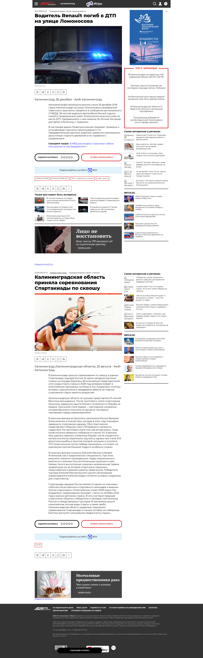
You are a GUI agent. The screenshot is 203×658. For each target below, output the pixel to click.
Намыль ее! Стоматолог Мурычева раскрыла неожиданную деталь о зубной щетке (151, 137)
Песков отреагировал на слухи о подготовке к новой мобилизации (150, 349)
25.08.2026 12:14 (41, 273)
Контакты (153, 608)
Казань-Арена (41, 353)
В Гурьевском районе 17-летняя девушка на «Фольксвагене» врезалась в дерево (103, 209)
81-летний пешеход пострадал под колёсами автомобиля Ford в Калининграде (61, 200)
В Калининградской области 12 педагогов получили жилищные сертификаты (146, 109)
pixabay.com (40, 86)
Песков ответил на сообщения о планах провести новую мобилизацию (149, 359)
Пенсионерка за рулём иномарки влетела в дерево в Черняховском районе (104, 200)
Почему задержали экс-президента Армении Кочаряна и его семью (150, 367)
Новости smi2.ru (44, 264)
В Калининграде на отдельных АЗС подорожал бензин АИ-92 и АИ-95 (146, 76)
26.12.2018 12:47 (41, 11)
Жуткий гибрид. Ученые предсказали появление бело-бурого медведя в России (152, 307)
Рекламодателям (60, 611)
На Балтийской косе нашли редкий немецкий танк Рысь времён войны (146, 98)
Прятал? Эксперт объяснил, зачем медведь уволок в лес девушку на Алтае (150, 164)
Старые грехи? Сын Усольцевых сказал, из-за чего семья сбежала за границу (151, 288)
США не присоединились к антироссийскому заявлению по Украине (149, 235)
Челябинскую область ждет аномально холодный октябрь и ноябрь (149, 207)
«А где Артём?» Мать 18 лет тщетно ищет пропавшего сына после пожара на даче (151, 173)
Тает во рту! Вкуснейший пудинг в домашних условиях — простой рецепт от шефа (150, 298)
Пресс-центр (82, 608)
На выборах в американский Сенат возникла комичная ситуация (150, 340)
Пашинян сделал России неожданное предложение (147, 225)
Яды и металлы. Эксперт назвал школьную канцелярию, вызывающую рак (149, 146)
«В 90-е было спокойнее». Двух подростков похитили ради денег (150, 154)
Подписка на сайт (98, 608)
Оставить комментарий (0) (101, 157)
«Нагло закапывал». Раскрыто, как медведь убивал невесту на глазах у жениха (151, 316)
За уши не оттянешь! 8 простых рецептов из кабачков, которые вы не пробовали (152, 325)
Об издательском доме (63, 608)
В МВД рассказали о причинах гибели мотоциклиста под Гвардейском (81, 145)
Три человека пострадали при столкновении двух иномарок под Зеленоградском (61, 209)
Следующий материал (79, 650)
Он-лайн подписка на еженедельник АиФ (127, 608)
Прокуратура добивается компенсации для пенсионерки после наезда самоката (146, 120)
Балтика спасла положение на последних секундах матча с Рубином (146, 87)
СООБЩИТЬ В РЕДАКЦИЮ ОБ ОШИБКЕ (86, 611)
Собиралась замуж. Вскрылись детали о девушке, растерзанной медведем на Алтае (150, 279)
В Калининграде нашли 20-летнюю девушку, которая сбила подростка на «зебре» (61, 218)
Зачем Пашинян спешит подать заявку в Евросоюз (148, 197)
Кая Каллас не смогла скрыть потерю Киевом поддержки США (151, 376)
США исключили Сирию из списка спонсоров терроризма (150, 215)
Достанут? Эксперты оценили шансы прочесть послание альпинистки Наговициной (152, 183)
